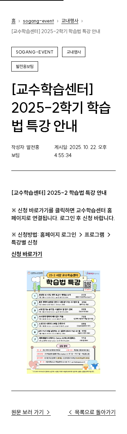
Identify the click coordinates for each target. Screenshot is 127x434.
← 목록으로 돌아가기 (92, 412)
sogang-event (38, 21)
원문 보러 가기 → (31, 412)
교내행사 (69, 21)
